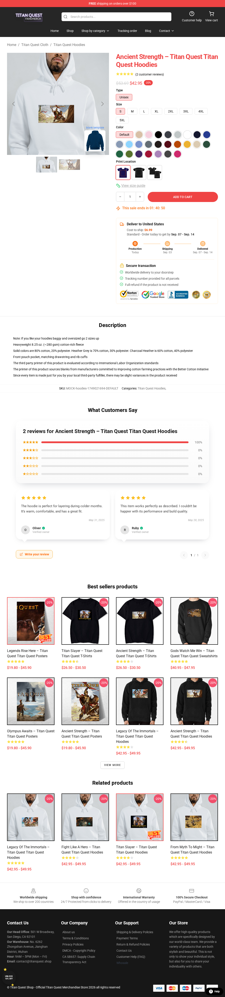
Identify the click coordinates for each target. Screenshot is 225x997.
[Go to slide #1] (46, 165)
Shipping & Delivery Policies (134, 932)
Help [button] (217, 991)
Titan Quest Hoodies (69, 45)
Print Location (126, 161)
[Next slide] (102, 103)
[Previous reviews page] (184, 555)
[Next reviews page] (205, 555)
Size (119, 104)
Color (119, 127)
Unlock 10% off (9, 977)
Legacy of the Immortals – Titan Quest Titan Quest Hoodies (137, 736)
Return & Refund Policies (133, 944)
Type (119, 90)
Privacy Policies (72, 944)
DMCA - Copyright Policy (78, 950)
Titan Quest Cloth (34, 45)
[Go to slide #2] (69, 165)
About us (68, 932)
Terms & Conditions (75, 938)
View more (112, 765)
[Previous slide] (13, 103)
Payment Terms (127, 938)
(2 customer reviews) (149, 74)
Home (11, 45)
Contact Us (124, 950)
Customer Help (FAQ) (130, 956)
